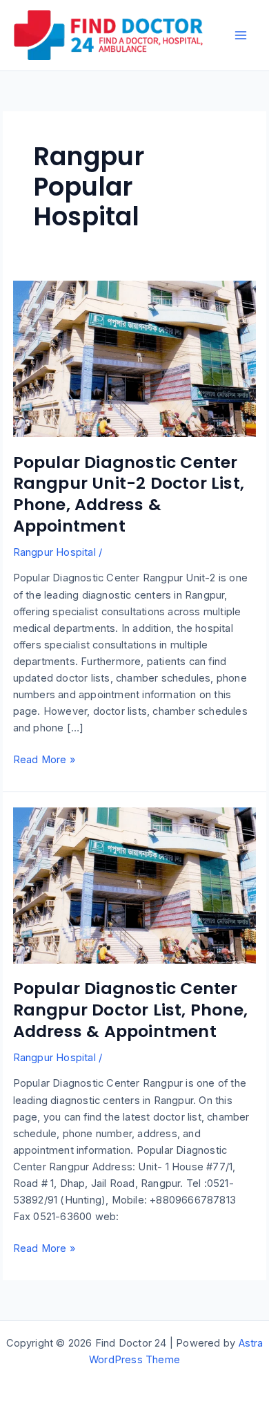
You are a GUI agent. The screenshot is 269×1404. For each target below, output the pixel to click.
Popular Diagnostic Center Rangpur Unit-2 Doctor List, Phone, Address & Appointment (128, 494)
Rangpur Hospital (54, 552)
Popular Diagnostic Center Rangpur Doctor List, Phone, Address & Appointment (130, 1009)
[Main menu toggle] (240, 35)
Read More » (44, 760)
